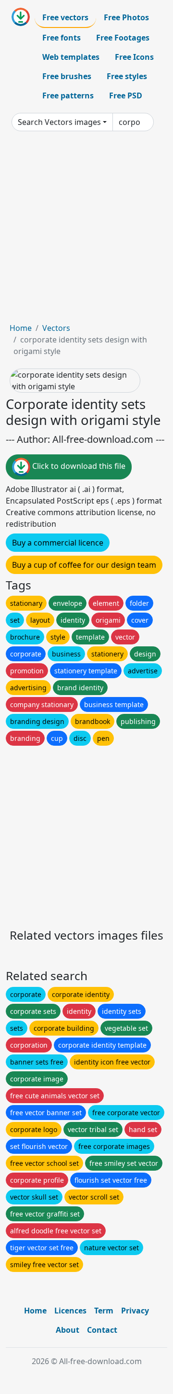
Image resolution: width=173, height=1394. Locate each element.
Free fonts (61, 37)
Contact (102, 1330)
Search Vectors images (59, 122)
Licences (70, 1310)
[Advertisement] (86, 230)
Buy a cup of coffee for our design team (84, 565)
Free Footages (122, 37)
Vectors (56, 328)
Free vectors (65, 17)
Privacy (135, 1310)
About (67, 1330)
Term (103, 1310)
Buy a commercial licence (57, 542)
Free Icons (134, 57)
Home (21, 328)
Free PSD (125, 95)
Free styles (127, 76)
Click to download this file (77, 466)
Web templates (70, 57)
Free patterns (68, 95)
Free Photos (126, 17)
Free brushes (66, 76)
